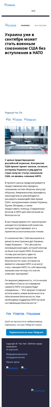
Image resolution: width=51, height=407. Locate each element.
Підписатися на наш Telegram (26, 332)
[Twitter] (17, 119)
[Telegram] (30, 119)
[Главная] (9, 4)
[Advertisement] (25, 81)
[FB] (8, 119)
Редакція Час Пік (13, 112)
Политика (25, 25)
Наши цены (13, 361)
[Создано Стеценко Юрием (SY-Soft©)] (38, 390)
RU (33, 11)
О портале (12, 349)
